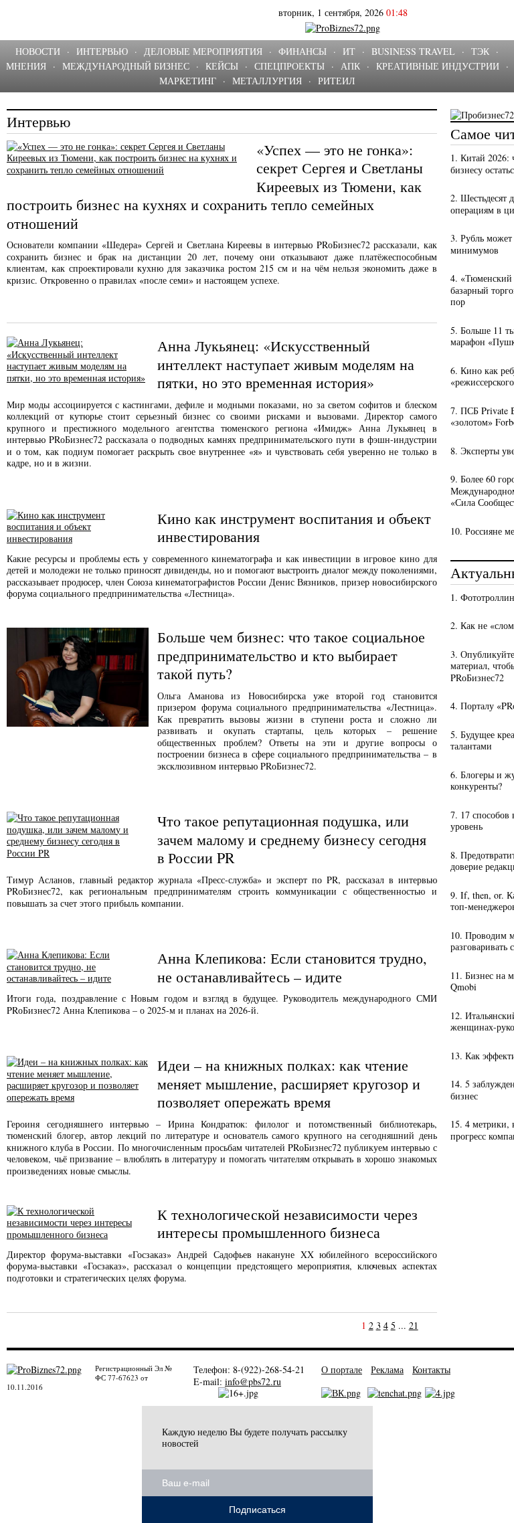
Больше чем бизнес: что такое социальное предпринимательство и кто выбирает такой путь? (291, 655)
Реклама (387, 1369)
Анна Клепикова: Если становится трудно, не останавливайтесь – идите (292, 967)
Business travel (413, 51)
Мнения (26, 66)
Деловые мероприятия (203, 51)
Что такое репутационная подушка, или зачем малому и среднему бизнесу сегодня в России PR (291, 839)
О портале (341, 1369)
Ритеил (336, 80)
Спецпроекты (289, 66)
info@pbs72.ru (253, 1381)
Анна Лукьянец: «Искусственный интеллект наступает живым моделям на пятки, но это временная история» (285, 364)
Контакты (431, 1369)
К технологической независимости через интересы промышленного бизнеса (287, 1223)
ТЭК (480, 51)
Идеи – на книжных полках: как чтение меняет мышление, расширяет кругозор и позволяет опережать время (288, 1083)
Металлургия (267, 80)
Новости (37, 51)
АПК (350, 66)
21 (413, 1325)
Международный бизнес (125, 66)
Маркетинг (187, 80)
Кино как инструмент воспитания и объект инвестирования (294, 528)
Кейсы (221, 66)
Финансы (302, 51)
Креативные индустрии (437, 66)
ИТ (349, 51)
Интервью (102, 51)
